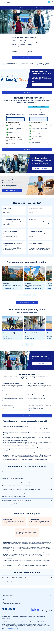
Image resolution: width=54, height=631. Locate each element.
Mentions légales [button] (23, 616)
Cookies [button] (30, 616)
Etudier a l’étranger (8, 405)
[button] (51, 8)
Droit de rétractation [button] (41, 616)
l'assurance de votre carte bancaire (12, 452)
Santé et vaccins (6, 395)
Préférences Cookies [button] (6, 616)
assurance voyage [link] (17, 5)
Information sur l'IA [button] (6, 618)
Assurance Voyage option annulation (15, 110)
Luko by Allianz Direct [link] (6, 5)
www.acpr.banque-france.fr (12, 628)
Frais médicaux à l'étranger (36, 383)
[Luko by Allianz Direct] (6, 2)
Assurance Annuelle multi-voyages (37, 110)
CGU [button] (34, 616)
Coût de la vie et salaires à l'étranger (39, 405)
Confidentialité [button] (15, 616)
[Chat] (46, 2)
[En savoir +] (14, 390)
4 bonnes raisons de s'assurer (10, 383)
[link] (49, 2)
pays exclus (9, 558)
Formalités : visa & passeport (37, 395)
